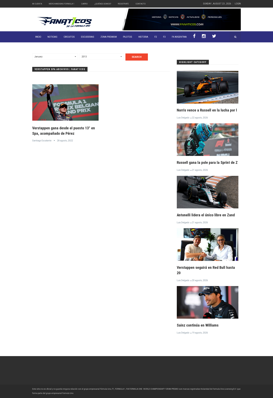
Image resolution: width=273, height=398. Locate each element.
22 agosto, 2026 (200, 117)
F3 (164, 37)
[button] (55, 56)
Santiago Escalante (42, 140)
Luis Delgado (183, 117)
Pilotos (127, 37)
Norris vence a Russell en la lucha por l (207, 110)
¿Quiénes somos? (102, 4)
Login (238, 3)
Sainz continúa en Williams (197, 325)
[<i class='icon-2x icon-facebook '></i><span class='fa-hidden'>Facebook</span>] (194, 36)
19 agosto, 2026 (200, 332)
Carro (84, 4)
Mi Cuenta (37, 4)
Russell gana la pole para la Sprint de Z (207, 162)
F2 (156, 37)
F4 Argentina (179, 37)
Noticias (52, 37)
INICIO (38, 37)
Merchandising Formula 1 (61, 4)
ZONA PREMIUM (108, 37)
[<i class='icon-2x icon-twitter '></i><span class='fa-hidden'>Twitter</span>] (214, 36)
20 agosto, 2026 (200, 280)
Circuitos (69, 37)
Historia (143, 37)
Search (137, 57)
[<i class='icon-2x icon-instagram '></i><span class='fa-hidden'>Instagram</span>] (204, 36)
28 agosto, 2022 (65, 140)
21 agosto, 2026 (200, 170)
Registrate (123, 4)
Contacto (141, 4)
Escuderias (87, 37)
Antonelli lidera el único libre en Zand (206, 215)
